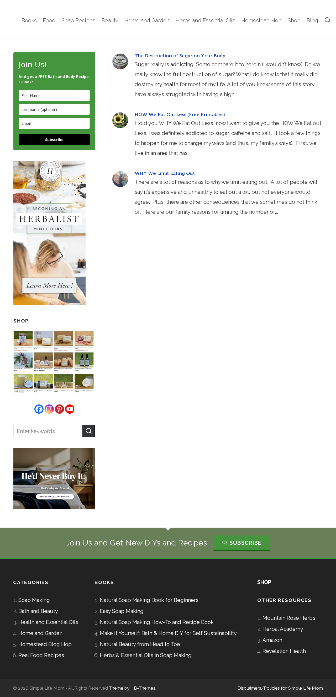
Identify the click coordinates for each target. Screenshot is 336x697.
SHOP (264, 582)
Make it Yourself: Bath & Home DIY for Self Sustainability (168, 633)
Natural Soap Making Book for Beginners (149, 600)
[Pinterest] (59, 409)
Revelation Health (284, 651)
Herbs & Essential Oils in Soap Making (146, 655)
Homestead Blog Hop (45, 644)
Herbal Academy (282, 629)
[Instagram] (49, 409)
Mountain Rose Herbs (288, 618)
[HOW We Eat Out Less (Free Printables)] (120, 120)
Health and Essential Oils (48, 622)
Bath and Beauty (38, 611)
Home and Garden (40, 633)
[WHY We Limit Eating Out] (120, 179)
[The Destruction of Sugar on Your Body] (120, 61)
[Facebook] (39, 409)
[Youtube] (69, 409)
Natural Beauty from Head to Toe (140, 644)
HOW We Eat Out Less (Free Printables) (180, 114)
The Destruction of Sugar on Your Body (180, 55)
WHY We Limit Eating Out (165, 173)
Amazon (272, 640)
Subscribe (54, 139)
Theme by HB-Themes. (132, 688)
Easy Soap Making (122, 611)
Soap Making (34, 600)
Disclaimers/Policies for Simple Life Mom (280, 688)
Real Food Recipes (41, 655)
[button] (88, 431)
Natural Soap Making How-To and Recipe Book (157, 622)
